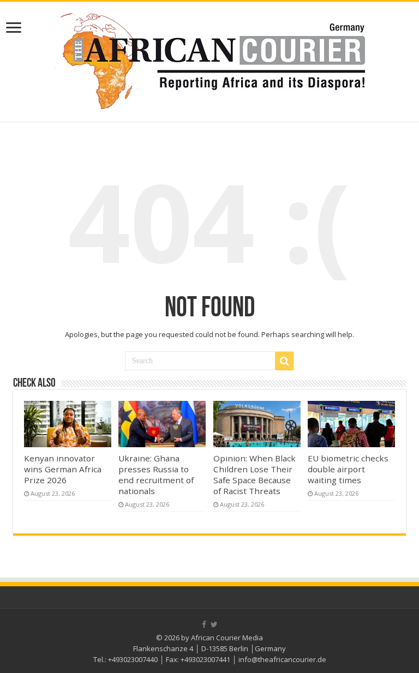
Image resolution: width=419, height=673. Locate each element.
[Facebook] (204, 624)
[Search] (284, 361)
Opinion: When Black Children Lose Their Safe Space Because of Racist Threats (254, 474)
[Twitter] (214, 624)
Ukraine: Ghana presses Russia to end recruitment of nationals (156, 474)
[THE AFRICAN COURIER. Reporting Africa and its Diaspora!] (209, 59)
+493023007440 (133, 659)
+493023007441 (205, 659)
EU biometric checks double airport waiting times (348, 469)
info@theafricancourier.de (282, 659)
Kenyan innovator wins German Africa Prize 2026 (62, 469)
